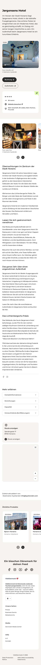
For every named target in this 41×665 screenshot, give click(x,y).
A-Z (6, 638)
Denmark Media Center (13, 627)
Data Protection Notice (7, 658)
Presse (7, 610)
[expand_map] (35, 447)
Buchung (8, 80)
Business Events (10, 612)
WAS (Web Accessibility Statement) (26, 658)
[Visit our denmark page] (9, 569)
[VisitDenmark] (11, 579)
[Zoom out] (35, 478)
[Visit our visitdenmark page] (20, 569)
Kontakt (8, 641)
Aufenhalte (9, 86)
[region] (20, 463)
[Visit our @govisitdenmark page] (26, 569)
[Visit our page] (14, 569)
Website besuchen (14, 104)
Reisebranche (10, 615)
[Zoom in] (35, 473)
